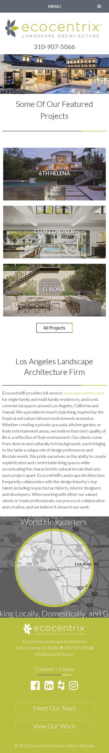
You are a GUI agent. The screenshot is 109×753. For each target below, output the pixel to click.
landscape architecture (83, 392)
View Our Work (54, 726)
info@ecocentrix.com (54, 653)
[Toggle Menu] (99, 6)
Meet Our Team (54, 708)
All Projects (54, 328)
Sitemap (87, 745)
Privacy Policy (64, 745)
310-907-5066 (54, 46)
